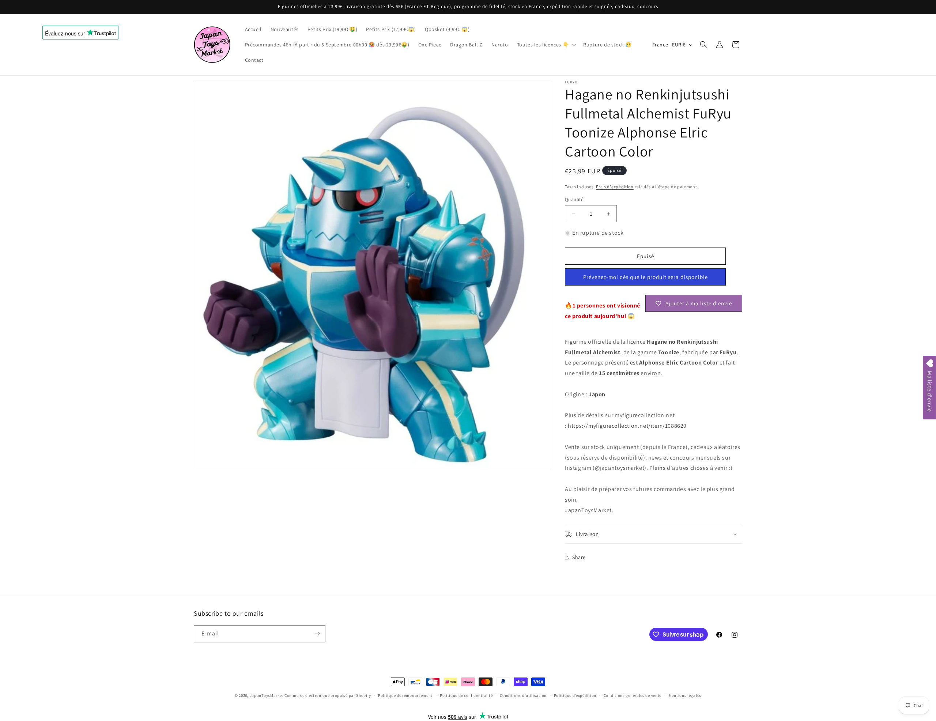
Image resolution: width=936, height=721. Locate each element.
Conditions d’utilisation (523, 695)
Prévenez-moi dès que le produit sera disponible (645, 276)
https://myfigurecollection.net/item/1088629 (627, 426)
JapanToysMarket (267, 695)
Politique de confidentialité (466, 695)
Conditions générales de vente (632, 695)
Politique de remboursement (405, 695)
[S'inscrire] (317, 633)
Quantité (574, 199)
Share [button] (579, 557)
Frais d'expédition (615, 186)
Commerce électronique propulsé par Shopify (327, 695)
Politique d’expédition (575, 695)
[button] (546, 44)
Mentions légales (685, 695)
